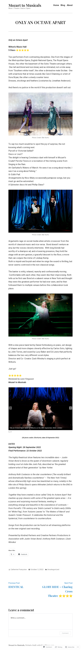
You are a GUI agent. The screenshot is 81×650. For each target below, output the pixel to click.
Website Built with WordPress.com (39, 645)
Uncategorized (53, 569)
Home (56, 5)
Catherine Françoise (19, 569)
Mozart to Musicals (24, 5)
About (70, 5)
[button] (70, 408)
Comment (65, 633)
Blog (63, 5)
